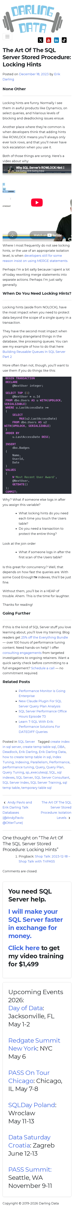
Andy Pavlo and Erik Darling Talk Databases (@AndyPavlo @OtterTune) (17, 813)
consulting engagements (22, 653)
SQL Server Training (45, 783)
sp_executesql (37, 772)
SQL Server (26, 742)
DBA (61, 747)
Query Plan (55, 767)
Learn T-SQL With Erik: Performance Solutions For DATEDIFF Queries (39, 727)
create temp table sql (39, 747)
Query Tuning (13, 772)
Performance (59, 762)
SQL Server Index (16, 783)
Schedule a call (43, 668)
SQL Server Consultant (52, 778)
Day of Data (25, 1008)
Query (40, 767)
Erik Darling (28, 752)
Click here (24, 948)
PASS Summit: (29, 1169)
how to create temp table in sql (27, 757)
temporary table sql (36, 788)
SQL (52, 772)
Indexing (22, 762)
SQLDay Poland (31, 1105)
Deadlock (10, 752)
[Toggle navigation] (7, 36)
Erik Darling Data (52, 752)
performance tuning (18, 767)
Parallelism (39, 762)
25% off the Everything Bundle (44, 637)
